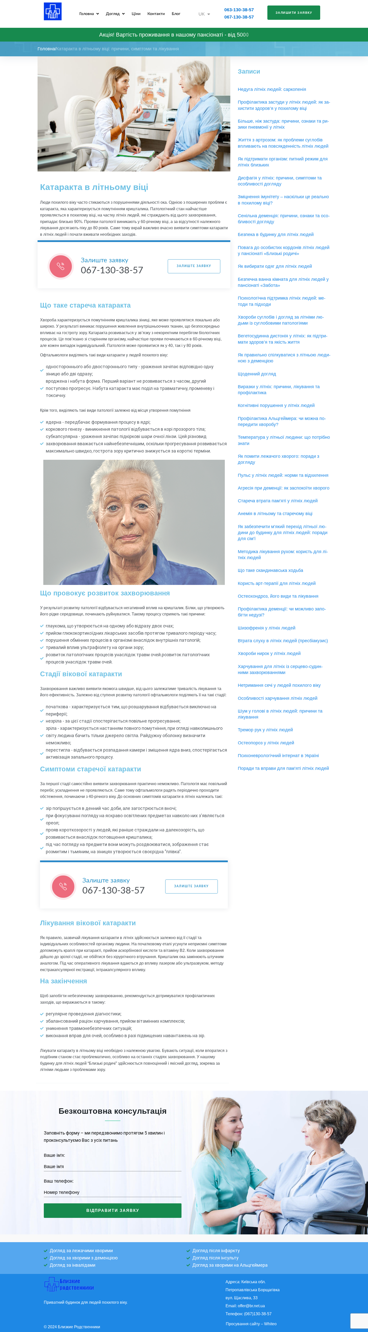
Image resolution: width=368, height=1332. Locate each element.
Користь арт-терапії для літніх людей (277, 583)
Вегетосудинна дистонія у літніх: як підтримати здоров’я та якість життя (282, 338)
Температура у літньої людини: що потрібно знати (284, 440)
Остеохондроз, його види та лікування (278, 596)
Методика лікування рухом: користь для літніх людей (283, 554)
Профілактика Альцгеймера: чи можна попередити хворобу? (282, 421)
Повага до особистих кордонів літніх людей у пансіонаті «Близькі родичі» (283, 250)
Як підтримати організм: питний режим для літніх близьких (283, 161)
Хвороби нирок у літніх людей (269, 653)
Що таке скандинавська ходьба (270, 570)
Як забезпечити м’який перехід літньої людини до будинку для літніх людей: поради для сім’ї (282, 532)
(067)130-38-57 (258, 1314)
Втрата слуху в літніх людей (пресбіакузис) (283, 640)
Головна (46, 48)
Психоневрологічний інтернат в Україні (278, 755)
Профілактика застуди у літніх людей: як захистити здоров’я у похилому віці (284, 105)
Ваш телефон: (59, 1181)
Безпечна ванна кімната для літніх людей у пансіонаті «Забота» (283, 282)
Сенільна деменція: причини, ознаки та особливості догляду (284, 218)
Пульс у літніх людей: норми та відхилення (283, 475)
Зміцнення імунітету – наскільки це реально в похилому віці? (283, 199)
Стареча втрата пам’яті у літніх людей (278, 500)
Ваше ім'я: (54, 1155)
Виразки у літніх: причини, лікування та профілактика (279, 389)
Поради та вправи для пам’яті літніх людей (283, 768)
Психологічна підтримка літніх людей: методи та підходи (281, 301)
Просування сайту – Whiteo (251, 1324)
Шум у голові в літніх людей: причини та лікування (280, 714)
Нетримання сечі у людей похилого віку (279, 685)
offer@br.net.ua (251, 1306)
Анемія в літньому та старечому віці (275, 513)
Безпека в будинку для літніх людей (276, 234)
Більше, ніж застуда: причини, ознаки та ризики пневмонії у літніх (283, 124)
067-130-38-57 (239, 17)
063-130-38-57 (239, 9)
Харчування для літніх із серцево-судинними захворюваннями (280, 669)
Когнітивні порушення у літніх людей (276, 405)
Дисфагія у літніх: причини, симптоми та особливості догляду (280, 180)
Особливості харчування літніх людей (277, 698)
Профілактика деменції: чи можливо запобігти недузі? (282, 611)
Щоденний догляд (257, 373)
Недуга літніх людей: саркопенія (272, 89)
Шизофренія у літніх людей (266, 627)
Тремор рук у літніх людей (265, 729)
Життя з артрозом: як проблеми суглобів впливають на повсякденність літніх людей (283, 142)
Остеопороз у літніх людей (266, 742)
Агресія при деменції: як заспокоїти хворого (283, 488)
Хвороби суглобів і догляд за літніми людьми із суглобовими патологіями (281, 320)
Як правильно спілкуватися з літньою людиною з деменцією (284, 357)
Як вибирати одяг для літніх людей (275, 266)
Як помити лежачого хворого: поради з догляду (278, 459)
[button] (293, 13)
